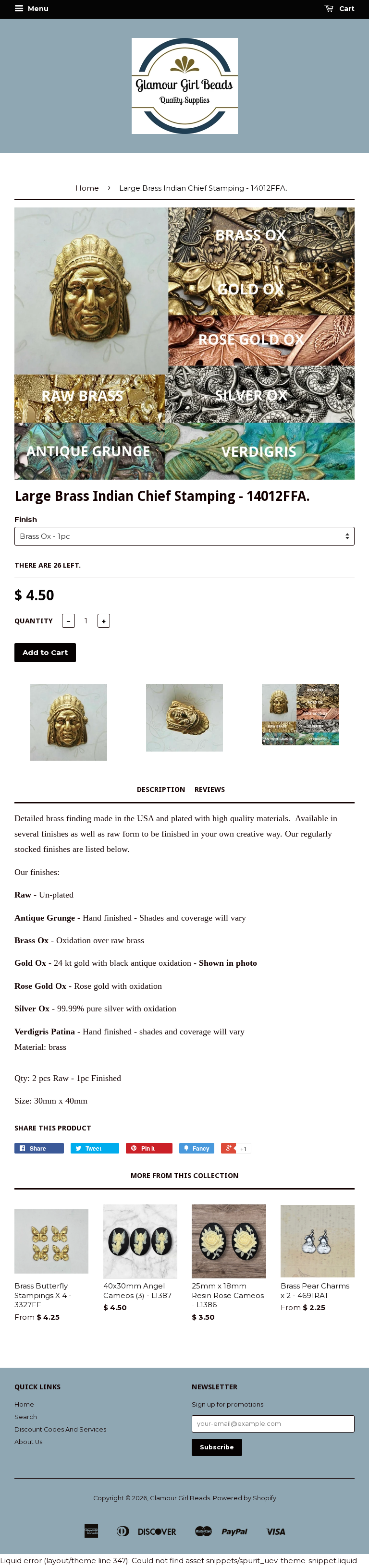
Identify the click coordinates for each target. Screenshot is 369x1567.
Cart (346, 8)
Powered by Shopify (244, 1498)
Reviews (210, 789)
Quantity (33, 621)
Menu (37, 8)
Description (161, 789)
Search (25, 1417)
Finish (25, 519)
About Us (28, 1442)
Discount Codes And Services (60, 1429)
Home (87, 188)
